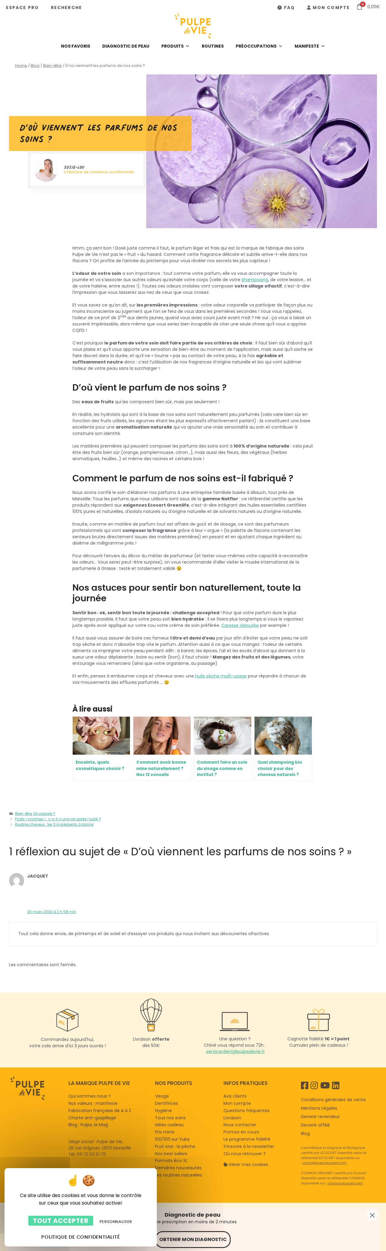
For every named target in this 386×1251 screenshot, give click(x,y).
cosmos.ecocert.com (345, 1182)
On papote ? (44, 813)
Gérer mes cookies (248, 1164)
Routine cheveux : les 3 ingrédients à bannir (54, 824)
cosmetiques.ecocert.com (324, 1162)
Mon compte (331, 8)
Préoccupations (256, 46)
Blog (35, 65)
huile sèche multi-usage (221, 676)
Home (21, 65)
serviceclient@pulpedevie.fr (235, 1052)
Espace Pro (22, 8)
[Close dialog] (372, 1215)
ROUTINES (213, 46)
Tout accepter (61, 1220)
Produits (172, 46)
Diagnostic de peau (125, 46)
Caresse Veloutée (240, 625)
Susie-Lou (74, 167)
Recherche (66, 8)
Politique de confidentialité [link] (80, 1237)
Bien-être (52, 65)
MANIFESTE (307, 46)
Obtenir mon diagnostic (193, 1239)
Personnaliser (116, 1221)
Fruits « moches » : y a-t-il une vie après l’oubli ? (58, 819)
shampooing (255, 280)
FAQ (289, 8)
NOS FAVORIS (75, 46)
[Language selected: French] (36, 1115)
